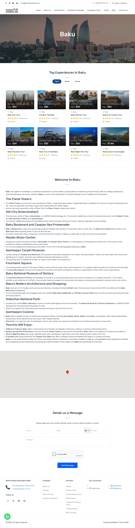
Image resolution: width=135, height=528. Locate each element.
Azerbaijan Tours (94, 10)
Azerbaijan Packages (76, 10)
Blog (113, 10)
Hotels (106, 10)
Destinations (59, 10)
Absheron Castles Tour (112, 115)
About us (46, 486)
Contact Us (123, 10)
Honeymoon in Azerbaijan (113, 152)
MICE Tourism (71, 513)
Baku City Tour (14, 115)
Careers (46, 490)
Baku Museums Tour (16, 152)
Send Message (67, 465)
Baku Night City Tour (80, 152)
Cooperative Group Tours (73, 503)
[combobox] (87, 430)
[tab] (56, 81)
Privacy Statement (50, 498)
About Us (47, 10)
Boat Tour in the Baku (48, 152)
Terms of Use (48, 494)
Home (38, 10)
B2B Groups (70, 498)
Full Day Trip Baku (46, 115)
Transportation (72, 509)
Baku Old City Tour (79, 115)
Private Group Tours (74, 494)
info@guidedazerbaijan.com (30, 3)
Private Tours (71, 490)
